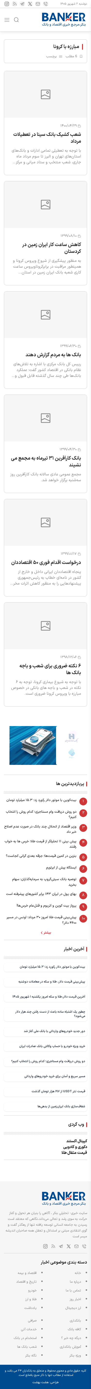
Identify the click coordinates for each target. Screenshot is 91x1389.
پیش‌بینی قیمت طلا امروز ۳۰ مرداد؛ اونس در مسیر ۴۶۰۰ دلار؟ (41, 920)
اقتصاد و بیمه (27, 1273)
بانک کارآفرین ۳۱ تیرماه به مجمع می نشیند (46, 462)
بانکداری (75, 1320)
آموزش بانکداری (70, 1346)
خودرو (32, 1290)
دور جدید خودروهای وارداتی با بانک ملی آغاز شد (54, 1031)
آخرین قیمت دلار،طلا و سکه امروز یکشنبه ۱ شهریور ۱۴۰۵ (48, 996)
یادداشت (30, 1308)
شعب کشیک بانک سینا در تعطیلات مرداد (47, 138)
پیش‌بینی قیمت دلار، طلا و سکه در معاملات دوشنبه (51, 981)
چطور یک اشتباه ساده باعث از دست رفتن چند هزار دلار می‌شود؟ (50, 1013)
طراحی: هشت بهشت (46, 1382)
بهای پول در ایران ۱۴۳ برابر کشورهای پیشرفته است (41, 894)
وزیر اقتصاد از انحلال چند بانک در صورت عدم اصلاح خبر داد (40, 829)
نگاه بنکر (31, 1355)
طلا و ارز (31, 1299)
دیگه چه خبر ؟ (71, 1338)
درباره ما (75, 1281)
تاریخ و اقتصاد (26, 1281)
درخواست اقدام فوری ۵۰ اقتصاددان (46, 562)
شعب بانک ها (27, 1346)
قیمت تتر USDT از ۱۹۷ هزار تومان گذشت (58, 1091)
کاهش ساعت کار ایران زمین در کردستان (51, 248)
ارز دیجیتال (73, 1308)
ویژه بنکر (75, 1355)
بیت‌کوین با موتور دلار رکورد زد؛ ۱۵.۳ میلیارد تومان (41, 800)
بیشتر (47, 932)
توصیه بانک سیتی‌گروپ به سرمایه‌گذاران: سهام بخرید (44, 882)
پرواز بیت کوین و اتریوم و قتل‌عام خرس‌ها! (46, 905)
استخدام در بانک (25, 1338)
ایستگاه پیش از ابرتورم (61, 867)
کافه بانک (74, 1329)
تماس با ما (73, 1290)
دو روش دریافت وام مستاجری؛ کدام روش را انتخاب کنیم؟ (41, 814)
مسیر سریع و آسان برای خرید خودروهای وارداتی (54, 1076)
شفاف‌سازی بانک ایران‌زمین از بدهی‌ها (61, 1106)
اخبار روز (75, 1299)
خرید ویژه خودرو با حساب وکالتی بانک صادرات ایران (52, 1046)
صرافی (32, 1320)
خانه (78, 1273)
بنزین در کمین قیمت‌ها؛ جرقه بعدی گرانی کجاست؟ (41, 856)
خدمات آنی (29, 1329)
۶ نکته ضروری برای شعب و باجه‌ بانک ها (50, 669)
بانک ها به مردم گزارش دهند (53, 355)
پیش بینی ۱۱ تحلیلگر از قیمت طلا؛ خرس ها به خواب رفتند (40, 844)
